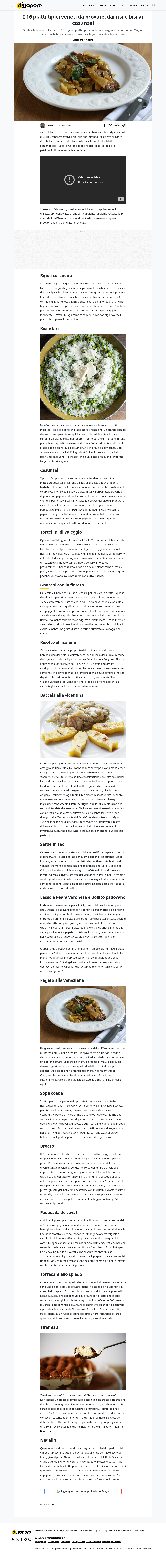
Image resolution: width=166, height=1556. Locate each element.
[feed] (13, 1539)
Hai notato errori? (47, 1504)
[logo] (29, 5)
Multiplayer (40, 1541)
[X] (17, 1539)
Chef (122, 5)
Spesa (103, 5)
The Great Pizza (93, 1541)
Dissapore (78, 39)
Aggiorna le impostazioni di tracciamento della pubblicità (118, 1531)
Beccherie (46, 1431)
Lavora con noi (85, 1531)
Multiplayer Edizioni (111, 1541)
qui (95, 1422)
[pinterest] (25, 1539)
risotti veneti (94, 650)
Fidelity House (78, 1541)
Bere (112, 5)
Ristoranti (89, 5)
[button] (104, 125)
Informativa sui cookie (45, 1531)
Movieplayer (53, 1541)
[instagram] (29, 1539)
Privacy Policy (62, 1531)
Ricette (145, 5)
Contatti (73, 1531)
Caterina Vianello (55, 125)
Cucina (133, 5)
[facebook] (21, 1539)
